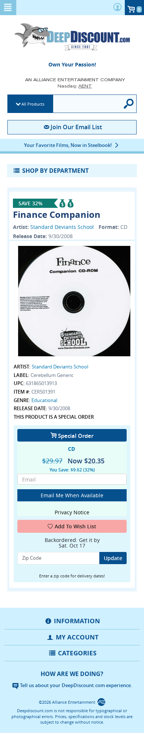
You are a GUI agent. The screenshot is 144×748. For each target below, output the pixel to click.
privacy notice (72, 512)
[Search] (129, 104)
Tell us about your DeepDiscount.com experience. (75, 685)
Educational (44, 400)
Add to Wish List (75, 526)
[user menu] (117, 7)
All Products (32, 104)
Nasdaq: (75, 86)
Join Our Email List (76, 127)
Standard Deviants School (62, 226)
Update (113, 558)
